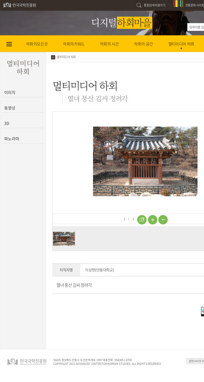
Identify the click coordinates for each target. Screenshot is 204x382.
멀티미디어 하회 (66, 57)
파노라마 (11, 139)
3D (6, 123)
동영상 (9, 108)
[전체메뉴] (9, 44)
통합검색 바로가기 (154, 5)
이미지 (9, 92)
